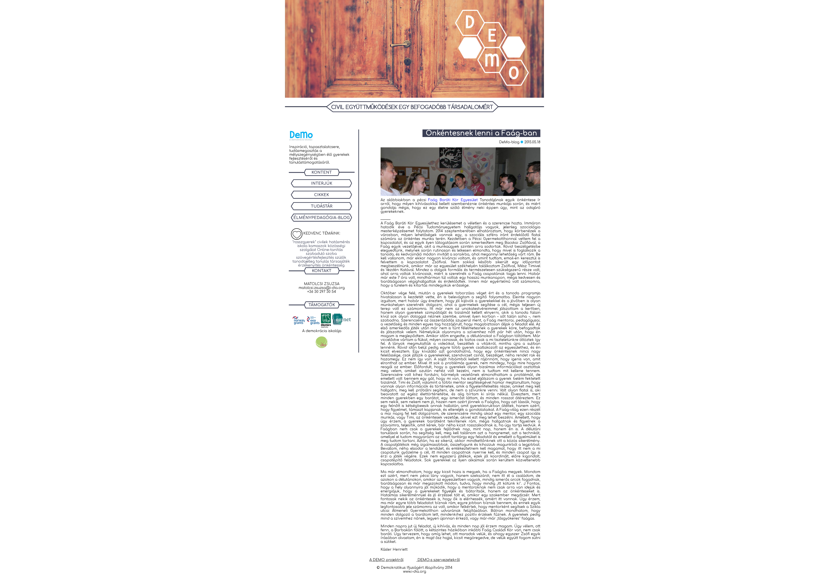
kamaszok (318, 246)
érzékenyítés (309, 265)
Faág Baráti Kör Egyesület (453, 200)
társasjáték (340, 261)
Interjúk (321, 183)
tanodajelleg (304, 261)
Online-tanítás (330, 250)
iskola (302, 246)
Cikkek (321, 195)
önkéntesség (333, 265)
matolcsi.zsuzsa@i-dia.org (322, 288)
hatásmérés (339, 242)
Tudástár (321, 206)
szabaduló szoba (321, 254)
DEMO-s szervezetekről (438, 560)
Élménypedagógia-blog (321, 218)
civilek (322, 242)
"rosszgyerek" (304, 242)
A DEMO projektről (386, 560)
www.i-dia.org (414, 572)
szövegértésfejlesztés (315, 258)
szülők (340, 258)
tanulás (322, 261)
